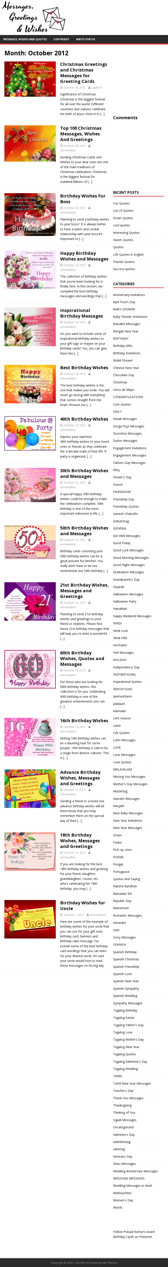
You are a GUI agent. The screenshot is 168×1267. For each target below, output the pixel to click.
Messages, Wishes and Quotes (25, 39)
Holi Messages (123, 652)
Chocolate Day (123, 375)
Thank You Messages (128, 1098)
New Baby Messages (128, 813)
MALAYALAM (122, 769)
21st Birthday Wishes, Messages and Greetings (84, 590)
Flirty (116, 470)
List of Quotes (123, 210)
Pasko (117, 842)
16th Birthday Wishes (84, 721)
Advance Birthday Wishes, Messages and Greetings (80, 777)
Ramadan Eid (122, 893)
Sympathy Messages (127, 1003)
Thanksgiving (122, 1105)
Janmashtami (122, 696)
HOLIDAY (119, 660)
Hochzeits (120, 645)
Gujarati (118, 587)
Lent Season (122, 718)
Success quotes (124, 269)
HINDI (117, 623)
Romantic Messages (127, 915)
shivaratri (119, 923)
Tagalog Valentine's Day (130, 1061)
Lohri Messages (124, 740)
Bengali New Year (125, 331)
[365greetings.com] (33, 32)
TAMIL (117, 1076)
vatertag (119, 1149)
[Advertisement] (140, 86)
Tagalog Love (123, 1032)
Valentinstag (121, 1142)
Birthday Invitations (126, 353)
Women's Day (123, 1200)
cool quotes (121, 225)
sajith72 (96, 87)
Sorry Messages (124, 937)
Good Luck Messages (128, 550)
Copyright (61, 39)
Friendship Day (123, 499)
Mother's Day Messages (130, 784)
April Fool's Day (124, 302)
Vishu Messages (124, 1164)
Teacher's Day (123, 1091)
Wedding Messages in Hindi (132, 1185)
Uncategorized (123, 1127)
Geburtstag (121, 521)
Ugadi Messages (124, 1120)
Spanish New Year (126, 981)
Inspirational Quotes (127, 682)
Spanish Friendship (126, 967)
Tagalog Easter (124, 1017)
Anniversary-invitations (129, 295)
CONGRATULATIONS (128, 397)
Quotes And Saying (126, 879)
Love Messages (124, 755)
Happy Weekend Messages (132, 616)
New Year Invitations (127, 820)
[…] (102, 114)
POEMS (118, 857)
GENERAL (120, 528)
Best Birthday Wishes (84, 367)
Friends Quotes (124, 262)
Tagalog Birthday (125, 1010)
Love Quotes (122, 762)
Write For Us (85, 39)
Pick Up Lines (122, 850)
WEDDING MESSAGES (129, 1178)
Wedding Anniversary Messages (135, 1171)
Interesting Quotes (126, 233)
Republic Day (122, 901)
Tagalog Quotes (124, 1054)
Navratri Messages (126, 799)
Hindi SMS (120, 638)
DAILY (117, 411)
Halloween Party (124, 601)
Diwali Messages (125, 419)
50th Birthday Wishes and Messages (84, 531)
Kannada (119, 711)
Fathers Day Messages (129, 463)
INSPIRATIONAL (124, 674)
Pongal (118, 864)
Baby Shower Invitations (130, 317)
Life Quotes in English (128, 254)
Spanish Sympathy (126, 988)
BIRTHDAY (120, 338)
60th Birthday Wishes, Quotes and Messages (82, 658)
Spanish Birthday (125, 952)
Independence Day (126, 667)
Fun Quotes (121, 203)
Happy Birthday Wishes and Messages (84, 256)
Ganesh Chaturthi (125, 514)
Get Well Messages (126, 536)
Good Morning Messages (131, 558)
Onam (117, 835)
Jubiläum (119, 704)
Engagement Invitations (130, 448)
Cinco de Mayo (123, 390)
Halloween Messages (128, 594)
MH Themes (110, 1263)
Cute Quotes (122, 404)
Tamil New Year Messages (132, 1083)
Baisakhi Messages (126, 324)
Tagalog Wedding (125, 1069)
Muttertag (120, 791)
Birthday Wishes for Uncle (82, 905)
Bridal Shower (123, 360)
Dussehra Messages (127, 433)
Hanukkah (120, 608)
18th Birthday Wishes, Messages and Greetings (80, 840)
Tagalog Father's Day (128, 1025)
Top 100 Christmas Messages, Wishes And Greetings (81, 133)
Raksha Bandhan (125, 886)
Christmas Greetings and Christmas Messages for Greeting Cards (83, 72)
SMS (116, 930)
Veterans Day (122, 1156)
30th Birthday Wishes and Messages (84, 473)
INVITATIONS (122, 689)
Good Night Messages (129, 565)
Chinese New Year (126, 368)
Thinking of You (124, 1112)
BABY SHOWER (124, 309)
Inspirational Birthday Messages (81, 313)
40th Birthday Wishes (84, 419)
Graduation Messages (128, 572)
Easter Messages (125, 441)
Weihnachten (122, 1193)
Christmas (120, 382)
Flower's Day (122, 477)
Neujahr (118, 806)
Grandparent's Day (126, 579)
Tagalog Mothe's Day (128, 1039)
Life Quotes (121, 733)
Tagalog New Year (126, 1047)
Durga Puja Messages (128, 426)
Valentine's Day (124, 1134)
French (118, 484)
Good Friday (121, 543)
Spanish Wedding (125, 996)
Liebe (117, 726)
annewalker (68, 150)
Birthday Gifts (122, 346)
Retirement (121, 908)
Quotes (118, 247)
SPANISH (119, 944)
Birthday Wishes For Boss (83, 198)
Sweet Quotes (123, 240)
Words (117, 1207)
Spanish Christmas (126, 959)
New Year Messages (127, 828)
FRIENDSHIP (122, 492)
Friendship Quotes (126, 506)
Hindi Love (120, 631)
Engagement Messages (129, 455)
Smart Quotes (123, 218)
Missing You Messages (129, 776)
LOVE (117, 747)
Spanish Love (122, 974)
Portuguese (121, 872)
